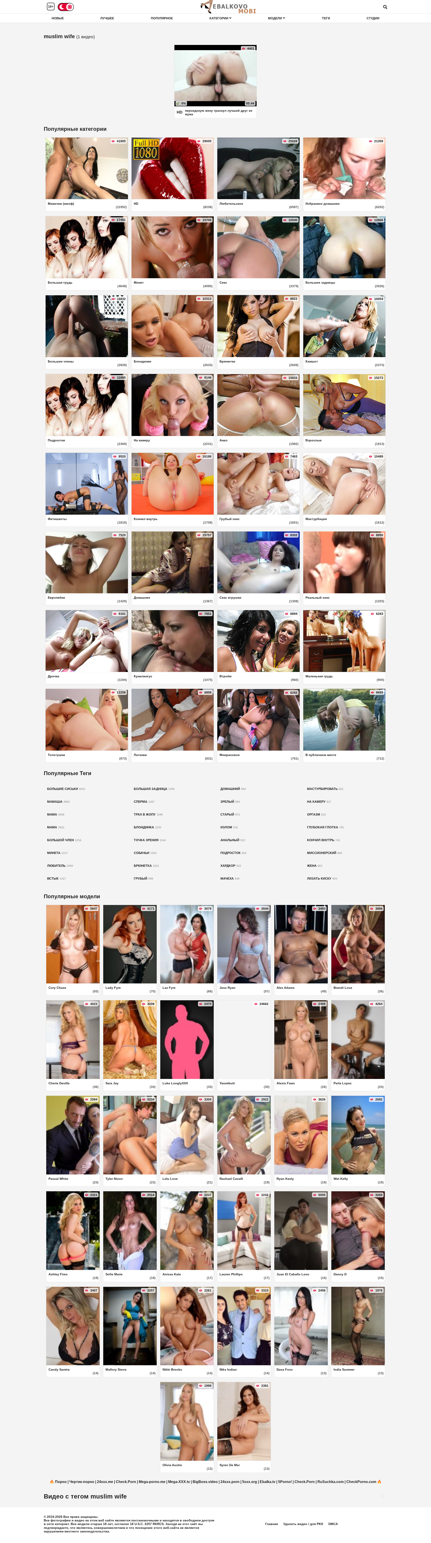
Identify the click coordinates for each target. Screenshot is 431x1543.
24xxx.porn (230, 1482)
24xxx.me (105, 1482)
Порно (61, 1482)
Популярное (162, 18)
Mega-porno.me (152, 1482)
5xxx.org (249, 1482)
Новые (58, 18)
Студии (373, 18)
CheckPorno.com (361, 1482)
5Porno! (285, 1482)
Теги (326, 18)
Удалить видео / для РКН (303, 1524)
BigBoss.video (205, 1482)
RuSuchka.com (330, 1482)
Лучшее (107, 18)
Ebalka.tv (267, 1482)
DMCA (333, 1524)
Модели (275, 18)
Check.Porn (126, 1482)
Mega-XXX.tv (179, 1482)
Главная (271, 1524)
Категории (219, 18)
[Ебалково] (228, 6)
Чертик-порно (81, 1482)
